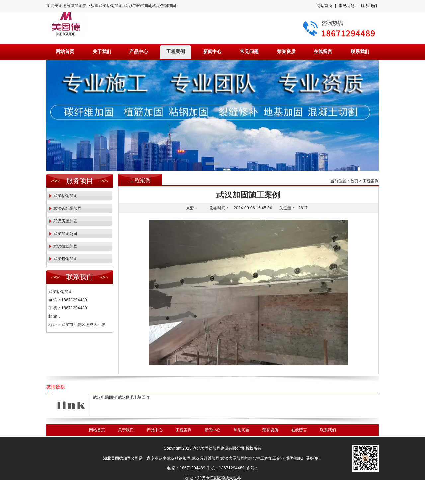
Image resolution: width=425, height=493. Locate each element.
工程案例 (175, 51)
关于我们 (102, 51)
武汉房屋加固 (65, 221)
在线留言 (323, 51)
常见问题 (347, 5)
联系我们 (369, 5)
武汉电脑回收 (105, 397)
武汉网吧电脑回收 (134, 397)
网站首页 (324, 5)
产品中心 (138, 51)
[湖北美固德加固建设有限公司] (212, 115)
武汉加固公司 (65, 233)
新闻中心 (212, 51)
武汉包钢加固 (65, 258)
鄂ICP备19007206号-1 (220, 488)
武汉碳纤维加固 (67, 208)
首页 (354, 181)
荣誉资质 (286, 51)
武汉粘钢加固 (65, 195)
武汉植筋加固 (65, 246)
